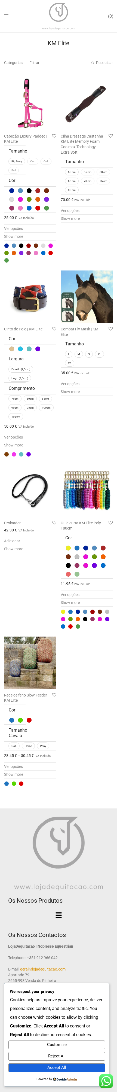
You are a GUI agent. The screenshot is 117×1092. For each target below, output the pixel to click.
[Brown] (36, 246)
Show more (13, 236)
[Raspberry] (29, 253)
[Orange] (14, 253)
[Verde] (14, 784)
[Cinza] (107, 612)
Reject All (57, 1056)
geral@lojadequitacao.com (42, 969)
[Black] (21, 246)
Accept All (56, 1067)
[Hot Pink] (51, 246)
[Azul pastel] (14, 246)
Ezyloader (12, 523)
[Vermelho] (51, 253)
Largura (16, 358)
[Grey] (43, 246)
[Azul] (70, 612)
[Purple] (21, 253)
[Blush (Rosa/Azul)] (14, 454)
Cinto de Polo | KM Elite (23, 329)
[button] (58, 915)
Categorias (13, 62)
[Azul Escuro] (7, 246)
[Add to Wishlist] (54, 136)
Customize (57, 1044)
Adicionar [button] (12, 541)
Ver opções (13, 228)
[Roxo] (29, 454)
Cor (12, 180)
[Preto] (85, 619)
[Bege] (7, 454)
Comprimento (22, 388)
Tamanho (18, 151)
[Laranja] (78, 619)
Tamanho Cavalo (18, 733)
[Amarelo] (63, 612)
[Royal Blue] (43, 253)
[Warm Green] (7, 260)
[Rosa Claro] (36, 253)
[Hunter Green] (7, 253)
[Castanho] (100, 612)
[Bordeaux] (29, 246)
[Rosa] (100, 619)
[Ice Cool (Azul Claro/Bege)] (21, 454)
